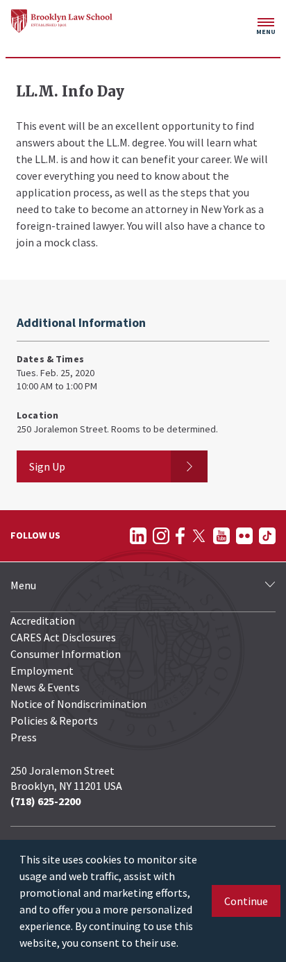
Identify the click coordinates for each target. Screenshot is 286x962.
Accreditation (42, 620)
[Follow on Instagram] (161, 536)
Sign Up (47, 466)
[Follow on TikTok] (267, 536)
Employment (42, 670)
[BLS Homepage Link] (61, 21)
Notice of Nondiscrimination (78, 704)
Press (23, 737)
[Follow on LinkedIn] (138, 536)
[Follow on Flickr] (244, 536)
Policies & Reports (54, 720)
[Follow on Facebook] (180, 536)
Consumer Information (65, 654)
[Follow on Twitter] (199, 536)
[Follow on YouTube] (221, 536)
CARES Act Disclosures (63, 637)
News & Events (45, 687)
